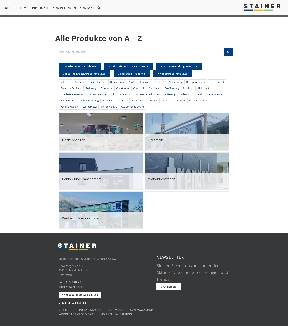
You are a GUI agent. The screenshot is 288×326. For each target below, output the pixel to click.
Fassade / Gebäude (71, 88)
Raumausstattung (89, 100)
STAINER (64, 310)
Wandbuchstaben (161, 179)
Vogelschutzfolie (69, 106)
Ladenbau (185, 94)
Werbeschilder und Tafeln (82, 218)
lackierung (170, 94)
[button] (99, 7)
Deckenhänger (73, 140)
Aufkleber (80, 82)
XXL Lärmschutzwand (133, 106)
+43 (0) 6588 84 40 (70, 282)
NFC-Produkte (214, 94)
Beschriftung (117, 82)
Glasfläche (154, 88)
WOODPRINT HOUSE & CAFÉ (76, 314)
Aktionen (65, 82)
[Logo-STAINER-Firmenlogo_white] (77, 242)
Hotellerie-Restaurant (72, 94)
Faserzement (217, 82)
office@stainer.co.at (71, 287)
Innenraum (125, 94)
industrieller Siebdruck (101, 94)
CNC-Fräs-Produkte (139, 82)
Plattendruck (67, 100)
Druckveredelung (196, 82)
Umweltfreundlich (199, 100)
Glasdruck (138, 88)
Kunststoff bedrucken (148, 94)
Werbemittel (90, 106)
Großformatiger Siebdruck (179, 88)
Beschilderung (98, 82)
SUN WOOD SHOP (141, 310)
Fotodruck (106, 88)
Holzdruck (203, 88)
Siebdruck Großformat (144, 100)
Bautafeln (155, 140)
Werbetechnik (109, 106)
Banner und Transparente (82, 179)
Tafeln (164, 100)
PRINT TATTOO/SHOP (89, 310)
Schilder (107, 100)
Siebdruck (122, 100)
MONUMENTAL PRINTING (116, 314)
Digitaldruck (175, 82)
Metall (199, 94)
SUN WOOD (116, 310)
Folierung (91, 88)
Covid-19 (159, 82)
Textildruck (179, 100)
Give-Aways (122, 88)
